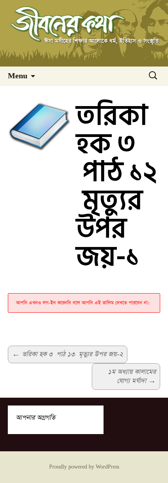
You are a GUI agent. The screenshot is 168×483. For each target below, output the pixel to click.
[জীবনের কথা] (84, 33)
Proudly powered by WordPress (84, 467)
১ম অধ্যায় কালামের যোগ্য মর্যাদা (132, 377)
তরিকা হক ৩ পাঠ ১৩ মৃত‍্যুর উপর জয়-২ (67, 354)
